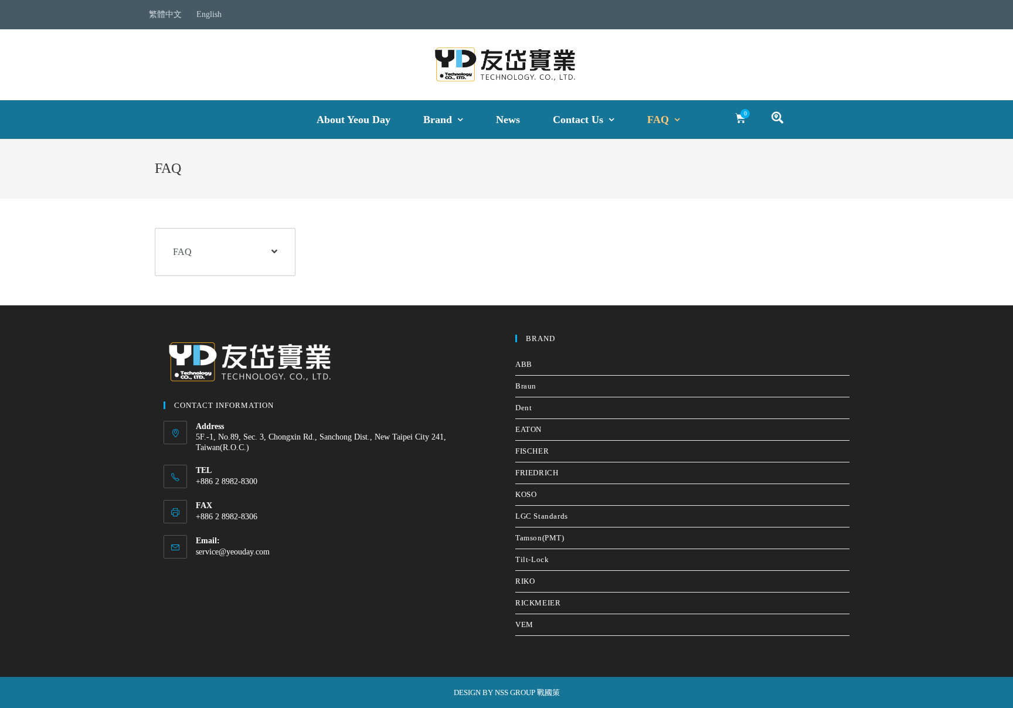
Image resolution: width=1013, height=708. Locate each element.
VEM (524, 624)
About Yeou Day (353, 119)
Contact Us (578, 119)
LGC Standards (541, 516)
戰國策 (548, 692)
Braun (525, 386)
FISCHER (532, 451)
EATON (528, 429)
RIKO (525, 581)
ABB (523, 364)
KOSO (525, 494)
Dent (523, 407)
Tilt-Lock (532, 559)
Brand (437, 119)
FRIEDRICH (536, 472)
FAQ (658, 119)
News (508, 119)
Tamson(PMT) (540, 537)
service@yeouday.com (233, 551)
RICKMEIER (537, 602)
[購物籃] (740, 118)
